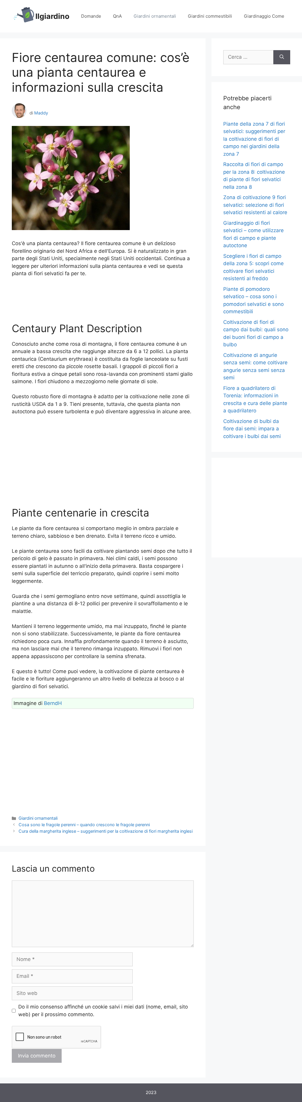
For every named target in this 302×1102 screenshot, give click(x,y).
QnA (117, 16)
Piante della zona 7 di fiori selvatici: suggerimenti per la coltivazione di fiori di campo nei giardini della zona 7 (254, 139)
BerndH (53, 703)
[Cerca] (281, 57)
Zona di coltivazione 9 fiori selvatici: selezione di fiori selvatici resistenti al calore (255, 204)
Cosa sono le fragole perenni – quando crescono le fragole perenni (84, 824)
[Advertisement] (103, 299)
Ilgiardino (52, 16)
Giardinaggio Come (264, 16)
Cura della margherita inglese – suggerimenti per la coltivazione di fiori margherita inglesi (106, 831)
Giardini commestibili (210, 16)
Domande (91, 16)
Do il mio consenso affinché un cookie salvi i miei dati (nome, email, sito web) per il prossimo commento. (103, 1010)
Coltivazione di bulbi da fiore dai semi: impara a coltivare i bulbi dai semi (252, 428)
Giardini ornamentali (155, 16)
